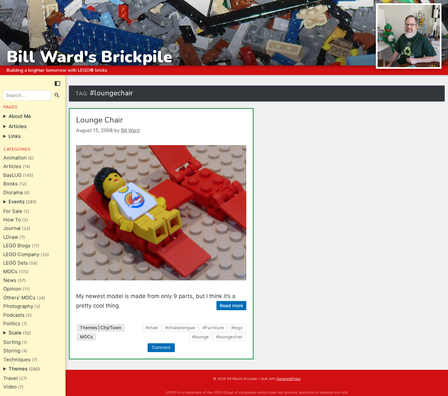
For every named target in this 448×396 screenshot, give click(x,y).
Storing (11, 351)
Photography (18, 306)
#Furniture (213, 327)
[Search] (57, 95)
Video (10, 387)
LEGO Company (21, 254)
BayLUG (12, 175)
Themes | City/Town (100, 327)
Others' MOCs (19, 298)
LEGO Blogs (17, 246)
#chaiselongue (180, 327)
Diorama (13, 193)
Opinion (12, 289)
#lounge (200, 336)
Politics (11, 324)
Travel (10, 378)
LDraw (10, 237)
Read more (231, 305)
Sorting (12, 342)
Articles (12, 166)
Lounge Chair (99, 120)
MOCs (10, 271)
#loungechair (229, 336)
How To (12, 220)
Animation (15, 158)
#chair (152, 327)
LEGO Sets (15, 263)
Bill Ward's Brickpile (89, 57)
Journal (12, 228)
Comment (161, 347)
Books (10, 184)
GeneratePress (288, 379)
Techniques (17, 360)
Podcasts (14, 315)
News (9, 280)
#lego (237, 327)
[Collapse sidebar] (57, 83)
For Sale (12, 211)
